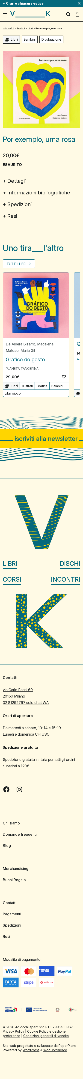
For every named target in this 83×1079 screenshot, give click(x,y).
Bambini (30, 39)
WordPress (31, 1050)
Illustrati (27, 386)
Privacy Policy (13, 1031)
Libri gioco (13, 393)
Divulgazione (51, 39)
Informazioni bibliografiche (38, 193)
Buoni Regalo (14, 879)
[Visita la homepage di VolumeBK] (30, 14)
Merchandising (15, 868)
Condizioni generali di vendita (46, 1036)
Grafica (42, 386)
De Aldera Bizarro (20, 344)
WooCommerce (55, 1050)
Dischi (70, 563)
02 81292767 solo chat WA (26, 702)
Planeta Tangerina (22, 368)
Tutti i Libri (17, 264)
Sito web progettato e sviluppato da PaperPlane (39, 1046)
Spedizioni (19, 204)
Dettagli (16, 181)
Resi (12, 216)
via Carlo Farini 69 (18, 689)
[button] (64, 376)
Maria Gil (28, 350)
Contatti (9, 902)
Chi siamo (11, 823)
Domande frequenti (20, 834)
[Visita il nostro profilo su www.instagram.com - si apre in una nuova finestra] (19, 789)
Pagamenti (12, 914)
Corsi (12, 579)
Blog (7, 845)
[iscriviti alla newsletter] (41, 438)
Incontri (65, 579)
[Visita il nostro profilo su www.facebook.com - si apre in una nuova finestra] (6, 789)
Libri (10, 563)
